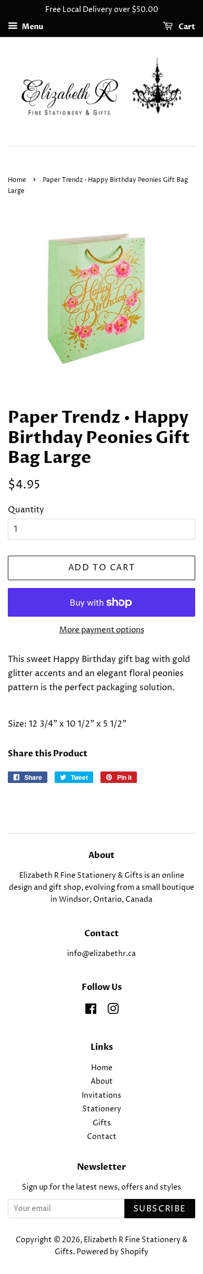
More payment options (101, 629)
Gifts (102, 1123)
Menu (31, 27)
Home (17, 180)
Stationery (101, 1109)
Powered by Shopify (112, 1252)
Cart (186, 27)
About (102, 1081)
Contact (102, 1137)
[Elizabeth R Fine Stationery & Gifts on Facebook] (91, 1011)
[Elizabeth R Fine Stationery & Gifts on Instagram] (113, 1011)
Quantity (26, 510)
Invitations (101, 1095)
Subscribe (159, 1209)
